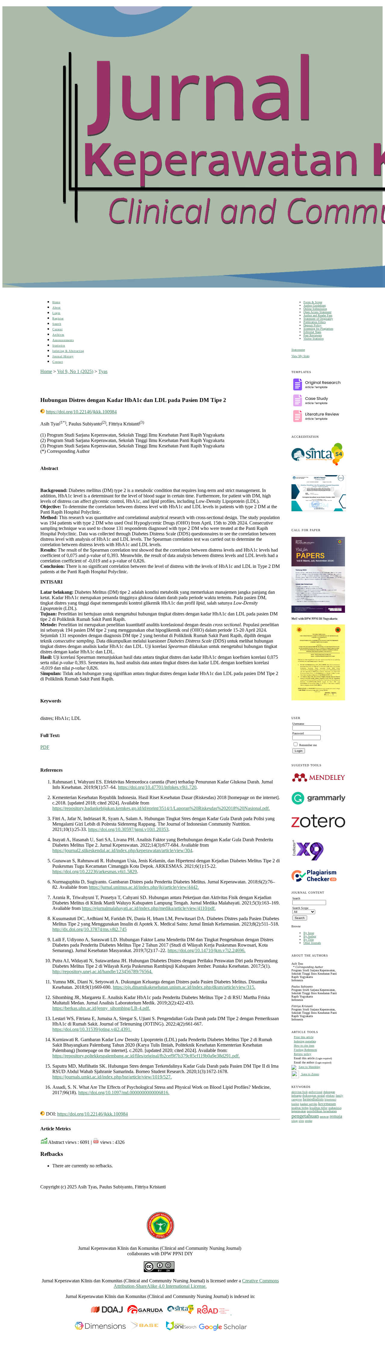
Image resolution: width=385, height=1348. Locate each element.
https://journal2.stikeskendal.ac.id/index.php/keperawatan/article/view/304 (122, 850)
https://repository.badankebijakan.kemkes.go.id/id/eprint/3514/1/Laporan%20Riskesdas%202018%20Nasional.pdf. (161, 808)
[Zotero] (318, 829)
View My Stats (300, 356)
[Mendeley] (318, 781)
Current (57, 329)
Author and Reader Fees (317, 315)
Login (56, 313)
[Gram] (318, 803)
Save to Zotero (309, 1074)
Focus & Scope (312, 302)
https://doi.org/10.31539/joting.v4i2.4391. (91, 1029)
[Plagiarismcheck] (314, 880)
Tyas (102, 371)
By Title (308, 939)
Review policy (302, 1054)
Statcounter (298, 349)
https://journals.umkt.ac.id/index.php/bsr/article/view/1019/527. (112, 1076)
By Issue (308, 933)
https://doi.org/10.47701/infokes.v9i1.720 (157, 787)
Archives (58, 334)
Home (56, 302)
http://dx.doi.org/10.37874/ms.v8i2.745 (89, 929)
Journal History (62, 356)
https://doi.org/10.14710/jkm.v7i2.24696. (206, 950)
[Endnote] (308, 865)
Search (56, 323)
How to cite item (304, 1045)
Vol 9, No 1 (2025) (75, 371)
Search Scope (300, 908)
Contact (57, 361)
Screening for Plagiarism (318, 328)
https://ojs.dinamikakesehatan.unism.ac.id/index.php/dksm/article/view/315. (184, 987)
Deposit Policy (312, 325)
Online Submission (315, 308)
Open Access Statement (317, 312)
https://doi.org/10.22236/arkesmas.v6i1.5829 (94, 871)
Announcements (63, 340)
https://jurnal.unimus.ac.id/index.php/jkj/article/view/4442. (144, 887)
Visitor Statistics (313, 338)
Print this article (303, 1037)
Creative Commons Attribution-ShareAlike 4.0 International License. (196, 1283)
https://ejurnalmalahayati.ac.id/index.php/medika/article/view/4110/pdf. (149, 908)
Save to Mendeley (309, 1067)
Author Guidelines (314, 305)
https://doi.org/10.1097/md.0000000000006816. (123, 1092)
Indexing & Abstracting (68, 351)
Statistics (58, 345)
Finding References (305, 1049)
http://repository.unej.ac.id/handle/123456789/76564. (102, 971)
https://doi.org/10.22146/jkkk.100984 (81, 411)
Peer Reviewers (312, 335)
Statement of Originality (318, 318)
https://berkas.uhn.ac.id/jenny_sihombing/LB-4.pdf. (101, 1008)
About (56, 307)
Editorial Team (312, 332)
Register (57, 318)
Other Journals (312, 943)
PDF (44, 747)
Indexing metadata (305, 1041)
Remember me (308, 745)
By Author (309, 936)
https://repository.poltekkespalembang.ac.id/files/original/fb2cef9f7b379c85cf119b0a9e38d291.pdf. (146, 1055)
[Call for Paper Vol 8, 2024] (318, 611)
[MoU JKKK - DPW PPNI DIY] (318, 699)
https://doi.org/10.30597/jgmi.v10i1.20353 (128, 829)
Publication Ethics (314, 322)
